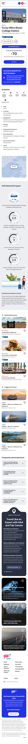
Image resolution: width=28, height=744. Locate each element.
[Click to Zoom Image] (14, 16)
